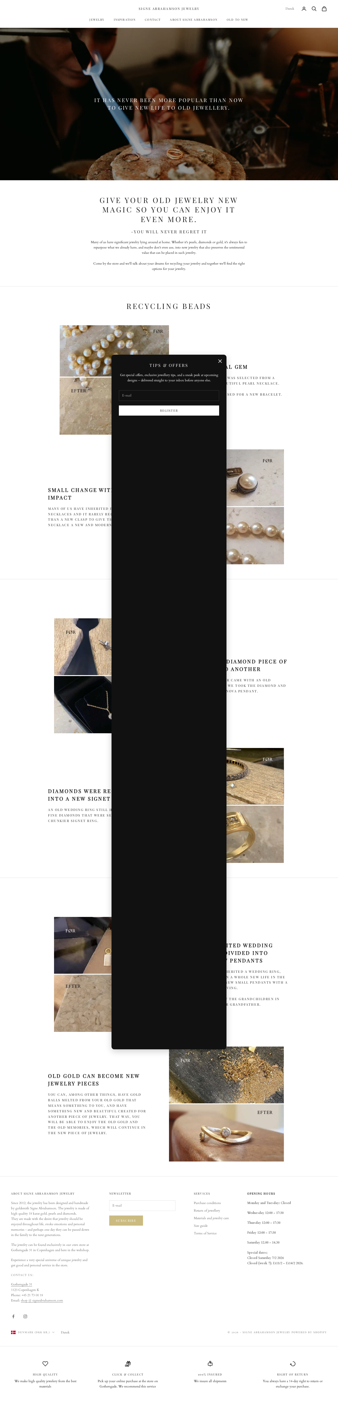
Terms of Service (205, 1233)
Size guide (201, 1226)
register (169, 410)
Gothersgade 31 (21, 1284)
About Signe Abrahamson (194, 19)
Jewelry (96, 19)
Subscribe (126, 1220)
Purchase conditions (207, 1203)
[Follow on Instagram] (25, 1316)
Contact (153, 19)
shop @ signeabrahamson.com (42, 1300)
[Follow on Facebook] (13, 1316)
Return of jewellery (207, 1210)
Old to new (238, 19)
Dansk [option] (290, 8)
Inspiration (125, 19)
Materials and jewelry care (211, 1218)
